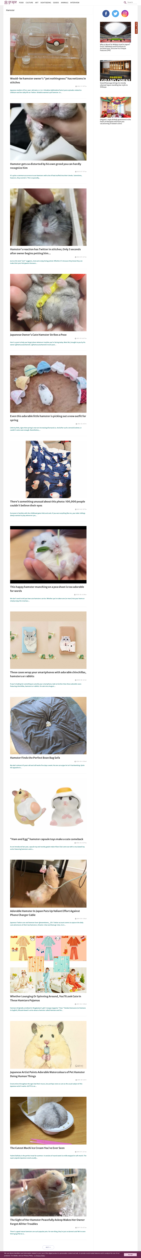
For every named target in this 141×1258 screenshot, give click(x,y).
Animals (64, 3)
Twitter (115, 13)
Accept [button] (130, 1254)
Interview (74, 3)
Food (21, 3)
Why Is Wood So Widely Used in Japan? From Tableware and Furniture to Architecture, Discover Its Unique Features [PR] (115, 47)
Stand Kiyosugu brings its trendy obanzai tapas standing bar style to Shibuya (114, 85)
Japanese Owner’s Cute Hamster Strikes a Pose (38, 334)
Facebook (106, 13)
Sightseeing (45, 3)
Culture (29, 3)
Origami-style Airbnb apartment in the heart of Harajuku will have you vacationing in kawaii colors (115, 122)
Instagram (125, 13)
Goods (56, 3)
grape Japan (10, 3)
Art (36, 3)
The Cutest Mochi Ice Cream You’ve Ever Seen (37, 1148)
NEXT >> (48, 1247)
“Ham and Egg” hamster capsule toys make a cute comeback (46, 839)
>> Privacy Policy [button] (39, 1255)
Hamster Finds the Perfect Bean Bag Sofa (35, 757)
